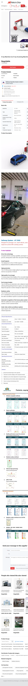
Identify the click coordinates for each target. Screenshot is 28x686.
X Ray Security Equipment (7, 673)
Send (12, 568)
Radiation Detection (16, 661)
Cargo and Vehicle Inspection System (8, 646)
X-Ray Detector (20, 9)
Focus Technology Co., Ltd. (16, 680)
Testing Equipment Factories (8, 670)
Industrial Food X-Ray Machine (7, 644)
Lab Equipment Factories (7, 667)
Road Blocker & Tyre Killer (18, 648)
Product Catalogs (19, 641)
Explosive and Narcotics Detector (19, 646)
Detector (15, 9)
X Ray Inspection (20, 670)
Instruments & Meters (8, 9)
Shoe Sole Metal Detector (18, 644)
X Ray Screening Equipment (21, 673)
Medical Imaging (5, 661)
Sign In (3, 96)
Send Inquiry (13, 67)
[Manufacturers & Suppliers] (14, 2)
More (2, 676)
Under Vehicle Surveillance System (8, 648)
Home (2, 9)
